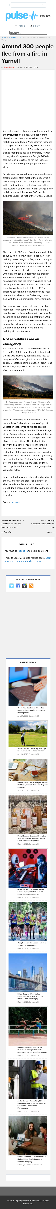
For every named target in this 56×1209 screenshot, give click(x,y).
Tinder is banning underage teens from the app (43, 523)
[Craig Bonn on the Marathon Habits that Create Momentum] (28, 922)
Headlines (12, 37)
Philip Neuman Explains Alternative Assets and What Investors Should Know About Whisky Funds (31, 838)
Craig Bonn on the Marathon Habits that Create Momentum (31, 944)
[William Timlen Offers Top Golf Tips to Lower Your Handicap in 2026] (28, 734)
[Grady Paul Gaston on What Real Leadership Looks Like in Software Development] (28, 687)
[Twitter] (11, 586)
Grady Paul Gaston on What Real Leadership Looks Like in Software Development (31, 710)
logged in (23, 550)
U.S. (19, 37)
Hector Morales (9, 67)
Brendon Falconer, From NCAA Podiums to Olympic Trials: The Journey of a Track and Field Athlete (32, 1049)
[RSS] (31, 586)
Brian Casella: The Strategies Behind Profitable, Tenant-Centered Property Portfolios (32, 784)
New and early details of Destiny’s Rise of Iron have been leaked (12, 523)
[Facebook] (18, 586)
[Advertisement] (28, 99)
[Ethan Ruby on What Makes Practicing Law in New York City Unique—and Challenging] (28, 973)
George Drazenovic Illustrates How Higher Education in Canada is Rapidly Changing (31, 1159)
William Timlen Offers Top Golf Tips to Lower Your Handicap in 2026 (31, 749)
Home (3, 37)
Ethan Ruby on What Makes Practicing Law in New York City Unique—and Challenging (30, 996)
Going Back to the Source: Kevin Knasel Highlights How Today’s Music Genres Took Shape (30, 891)
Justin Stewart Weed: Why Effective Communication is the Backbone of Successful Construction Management (31, 1104)
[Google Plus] (24, 586)
